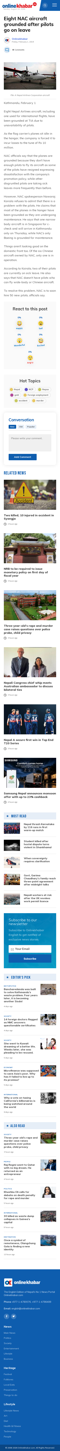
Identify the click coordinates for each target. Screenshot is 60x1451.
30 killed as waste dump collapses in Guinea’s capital (19, 1219)
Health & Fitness (12, 1426)
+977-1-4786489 (41, 1301)
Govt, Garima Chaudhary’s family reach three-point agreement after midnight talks (40, 880)
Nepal (17, 389)
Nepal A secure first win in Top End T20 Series (28, 741)
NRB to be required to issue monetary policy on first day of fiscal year (26, 572)
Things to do (10, 1395)
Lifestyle (8, 1353)
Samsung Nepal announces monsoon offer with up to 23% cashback (30, 795)
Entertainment (11, 1348)
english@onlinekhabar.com (26, 1308)
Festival (8, 1374)
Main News (9, 1332)
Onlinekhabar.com (13, 1295)
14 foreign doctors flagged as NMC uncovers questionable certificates (21, 1022)
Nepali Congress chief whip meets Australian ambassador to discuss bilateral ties (28, 686)
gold (16, 395)
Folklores (8, 1379)
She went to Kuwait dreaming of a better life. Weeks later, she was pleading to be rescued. (20, 1048)
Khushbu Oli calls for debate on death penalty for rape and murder (19, 1195)
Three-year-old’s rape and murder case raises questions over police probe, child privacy (28, 629)
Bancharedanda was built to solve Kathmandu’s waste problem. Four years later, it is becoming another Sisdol (21, 995)
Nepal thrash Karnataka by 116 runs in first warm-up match (39, 827)
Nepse (45, 389)
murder (40, 400)
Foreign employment (38, 395)
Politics (7, 1338)
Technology (10, 1431)
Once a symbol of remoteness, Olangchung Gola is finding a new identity (20, 1245)
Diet (6, 1421)
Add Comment (22, 456)
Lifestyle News (11, 1410)
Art (5, 1415)
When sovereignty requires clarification (37, 860)
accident (23, 400)
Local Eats (9, 1384)
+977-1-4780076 (21, 1301)
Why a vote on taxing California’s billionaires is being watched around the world (19, 1102)
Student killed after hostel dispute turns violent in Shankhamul (38, 844)
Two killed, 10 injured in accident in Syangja (29, 517)
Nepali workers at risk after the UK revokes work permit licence (38, 898)
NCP (31, 389)
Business (8, 1358)
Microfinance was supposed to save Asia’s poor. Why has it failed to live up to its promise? (21, 1075)
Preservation (10, 1389)
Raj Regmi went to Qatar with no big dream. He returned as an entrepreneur (19, 1169)
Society (8, 1343)
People (7, 1436)
